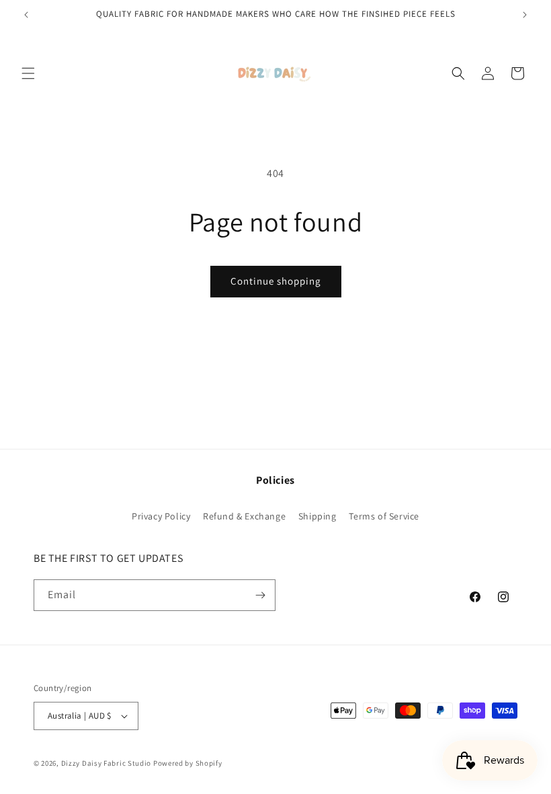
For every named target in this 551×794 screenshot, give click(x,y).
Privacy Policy (161, 516)
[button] (28, 73)
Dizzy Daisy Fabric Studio (106, 763)
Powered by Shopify (187, 763)
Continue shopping (275, 281)
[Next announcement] (525, 15)
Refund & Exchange (244, 516)
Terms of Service (384, 516)
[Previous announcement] (26, 15)
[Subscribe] (260, 595)
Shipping (317, 516)
